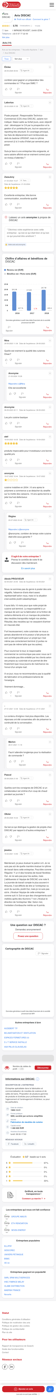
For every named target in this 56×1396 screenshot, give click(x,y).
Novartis (7, 1294)
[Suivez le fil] (50, 1389)
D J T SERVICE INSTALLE (15, 1042)
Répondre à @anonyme (18, 529)
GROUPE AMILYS (19, 1216)
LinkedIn (31, 1144)
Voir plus (5, 37)
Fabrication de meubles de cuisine (27, 1122)
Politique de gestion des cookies (16, 1325)
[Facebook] (5, 1366)
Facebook (15, 1144)
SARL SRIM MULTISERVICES (17, 1277)
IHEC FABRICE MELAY (14, 1282)
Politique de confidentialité (13, 1329)
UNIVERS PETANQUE (13, 1254)
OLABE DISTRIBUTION (14, 1286)
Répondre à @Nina (16, 383)
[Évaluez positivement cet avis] (6, 91)
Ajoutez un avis (25, 1388)
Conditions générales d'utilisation (16, 1319)
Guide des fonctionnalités (13, 1349)
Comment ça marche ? (32, 1198)
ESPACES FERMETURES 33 (16, 1037)
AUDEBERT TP (10, 1028)
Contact (5, 1352)
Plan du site (7, 1332)
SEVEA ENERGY (18, 1230)
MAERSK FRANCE (12, 1290)
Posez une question (28, 936)
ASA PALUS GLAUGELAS (15, 1047)
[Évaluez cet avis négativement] (11, 91)
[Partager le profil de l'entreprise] (50, 1058)
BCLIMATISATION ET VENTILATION (20, 1033)
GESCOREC (9, 1250)
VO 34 (7, 1263)
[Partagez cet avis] (50, 67)
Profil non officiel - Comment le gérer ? (33, 19)
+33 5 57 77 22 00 (20, 33)
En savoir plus (28, 568)
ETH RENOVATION (19, 1223)
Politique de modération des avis (16, 1322)
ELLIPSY (8, 1246)
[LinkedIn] (11, 1366)
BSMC (7, 1258)
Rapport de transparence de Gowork (18, 1345)
